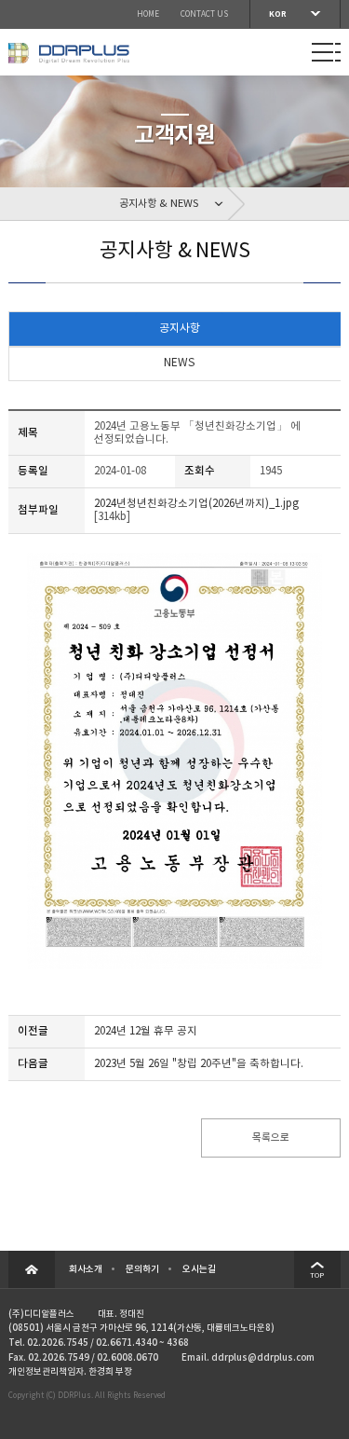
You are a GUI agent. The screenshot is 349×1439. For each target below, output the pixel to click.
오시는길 (199, 1269)
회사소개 (85, 1269)
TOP (317, 1275)
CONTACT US (204, 14)
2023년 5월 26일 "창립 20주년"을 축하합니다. (198, 1064)
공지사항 (179, 328)
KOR (278, 14)
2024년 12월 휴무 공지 (145, 1031)
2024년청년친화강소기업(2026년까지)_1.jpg (196, 504)
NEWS (179, 363)
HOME (148, 14)
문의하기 (142, 1269)
